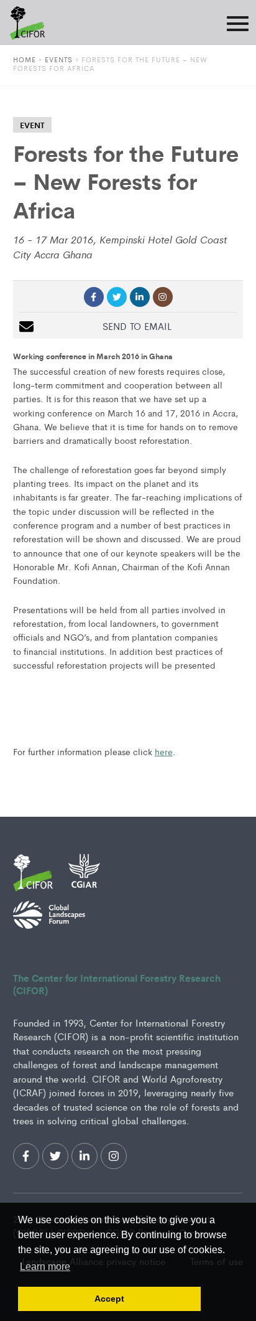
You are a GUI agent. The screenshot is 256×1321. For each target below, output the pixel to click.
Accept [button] (109, 1299)
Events (60, 59)
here (164, 751)
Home (24, 59)
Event (32, 125)
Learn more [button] (45, 1266)
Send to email (137, 325)
